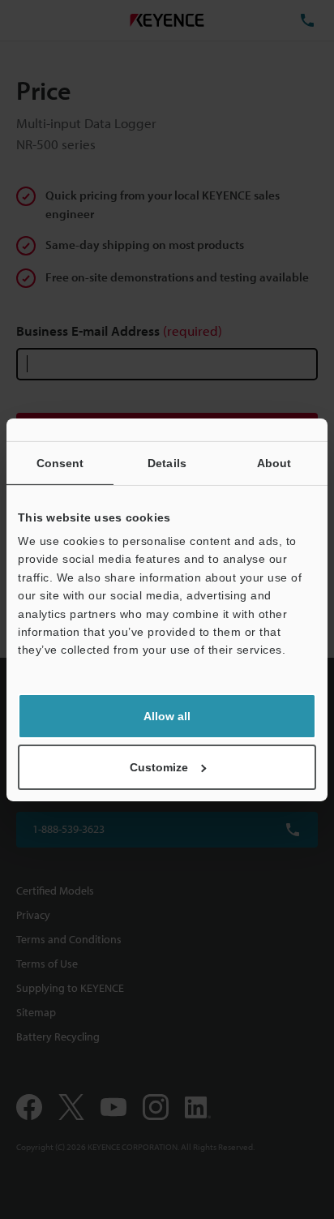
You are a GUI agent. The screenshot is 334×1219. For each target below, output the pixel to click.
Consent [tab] (60, 462)
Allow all (167, 716)
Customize (159, 767)
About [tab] (274, 462)
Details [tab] (167, 462)
